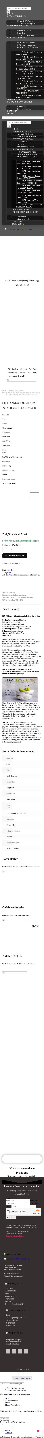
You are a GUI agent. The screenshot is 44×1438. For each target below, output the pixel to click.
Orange (14, 776)
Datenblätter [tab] (8, 597)
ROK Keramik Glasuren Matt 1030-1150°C (29, 53)
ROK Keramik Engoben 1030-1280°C (29, 87)
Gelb (8, 776)
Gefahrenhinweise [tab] (25, 597)
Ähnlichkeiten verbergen (15, 1388)
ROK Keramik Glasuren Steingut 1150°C (29, 63)
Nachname (34, 1203)
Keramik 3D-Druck (16, 16)
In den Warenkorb (14, 556)
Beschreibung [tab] (8, 592)
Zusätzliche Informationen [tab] (14, 595)
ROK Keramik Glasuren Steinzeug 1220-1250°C (29, 73)
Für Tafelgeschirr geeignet (16, 813)
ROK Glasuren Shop (17, 38)
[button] (23, 117)
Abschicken (11, 1217)
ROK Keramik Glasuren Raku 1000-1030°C (28, 96)
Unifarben (10, 788)
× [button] (9, 1420)
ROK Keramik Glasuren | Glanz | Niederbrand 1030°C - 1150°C (21, 393)
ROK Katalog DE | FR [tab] (12, 600)
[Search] (8, 11)
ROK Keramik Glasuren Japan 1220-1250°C (29, 77)
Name (8, 1198)
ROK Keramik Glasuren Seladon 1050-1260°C (29, 68)
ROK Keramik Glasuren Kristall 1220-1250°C (29, 82)
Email (8, 1206)
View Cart (8, 1433)
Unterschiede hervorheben (16, 1390)
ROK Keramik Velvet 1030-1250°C (27, 92)
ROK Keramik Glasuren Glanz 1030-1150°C (29, 58)
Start (4, 391)
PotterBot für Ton (17, 26)
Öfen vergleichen (24, 109)
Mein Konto (13, 113)
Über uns (12, 111)
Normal (9, 837)
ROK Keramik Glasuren (16, 391)
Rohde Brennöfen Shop (20, 102)
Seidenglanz (10, 799)
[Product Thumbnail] (34, 495)
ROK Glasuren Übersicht (27, 48)
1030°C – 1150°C (13, 848)
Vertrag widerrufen (22, 1378)
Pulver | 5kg (10, 825)
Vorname (33, 1201)
